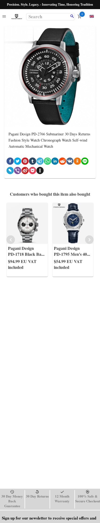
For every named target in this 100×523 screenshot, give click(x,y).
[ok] (77, 162)
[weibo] (25, 171)
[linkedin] (55, 162)
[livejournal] (10, 171)
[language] (91, 16)
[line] (85, 162)
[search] (72, 17)
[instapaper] (40, 171)
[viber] (17, 171)
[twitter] (17, 162)
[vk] (70, 162)
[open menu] (4, 16)
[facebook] (10, 162)
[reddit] (62, 162)
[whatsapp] (47, 162)
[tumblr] (32, 162)
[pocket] (32, 171)
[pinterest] (25, 162)
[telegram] (40, 162)
